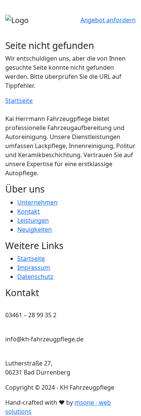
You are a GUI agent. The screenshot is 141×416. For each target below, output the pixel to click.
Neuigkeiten (34, 229)
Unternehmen (37, 202)
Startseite (19, 100)
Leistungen (33, 220)
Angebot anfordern (108, 20)
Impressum (33, 267)
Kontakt (28, 211)
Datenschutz (35, 276)
